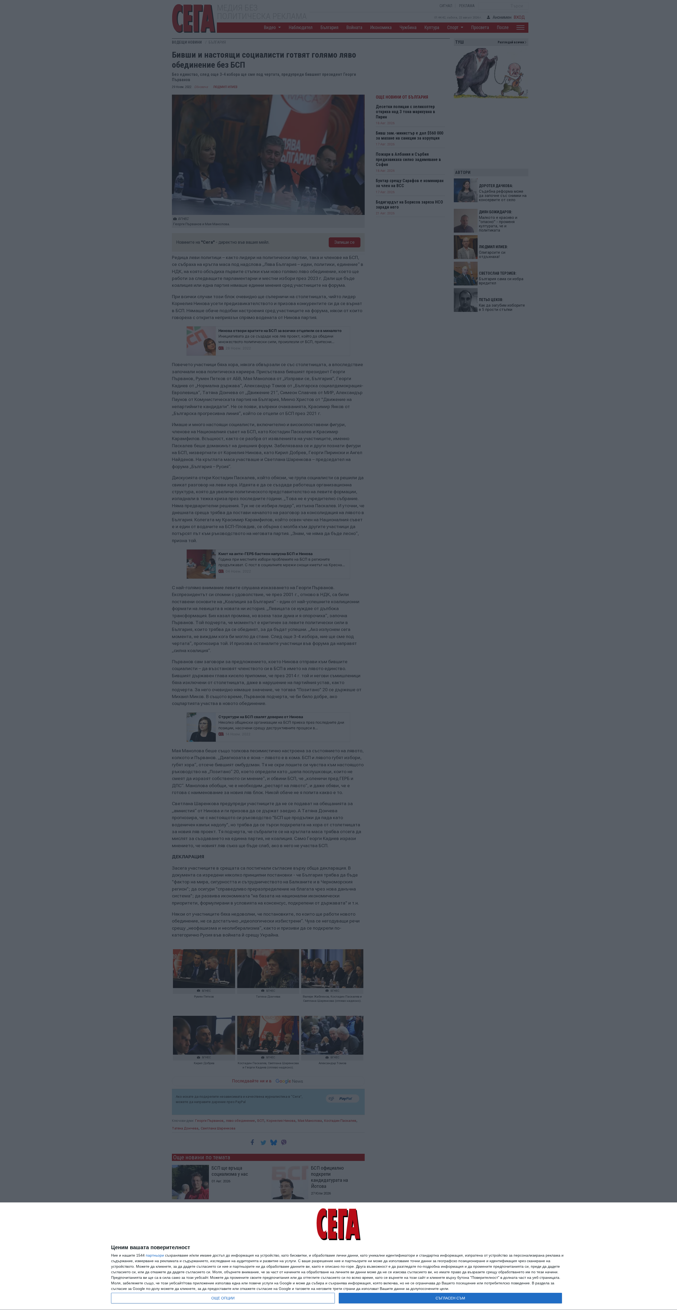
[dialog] (338, 1256)
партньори (155, 1255)
